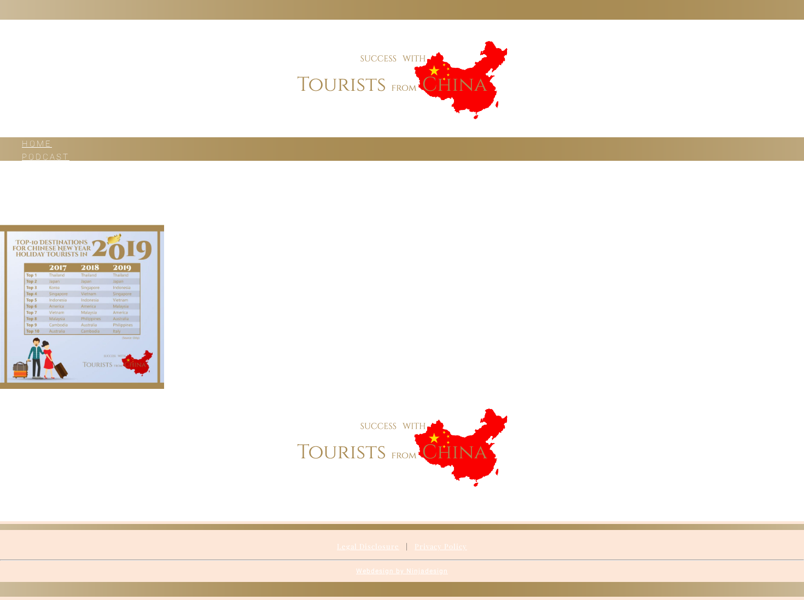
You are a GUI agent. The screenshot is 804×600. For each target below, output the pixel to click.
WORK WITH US (62, 183)
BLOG (35, 170)
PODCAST (45, 157)
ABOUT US (48, 196)
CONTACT (46, 209)
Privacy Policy (441, 546)
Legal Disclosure (368, 546)
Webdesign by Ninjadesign (402, 571)
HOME (37, 144)
